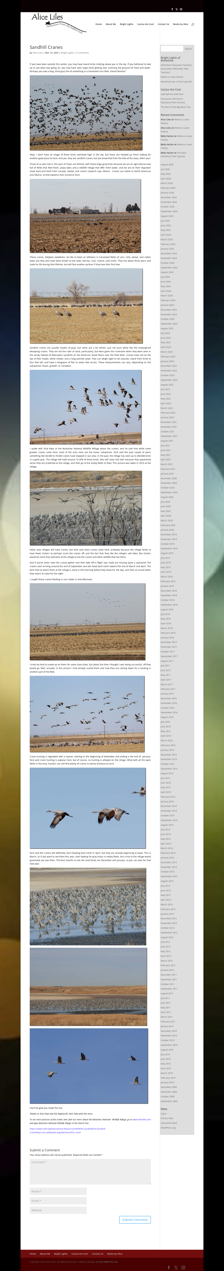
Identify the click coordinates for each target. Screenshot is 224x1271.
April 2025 (166, 234)
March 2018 (167, 628)
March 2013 (167, 904)
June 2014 (166, 834)
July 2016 (165, 721)
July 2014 (165, 829)
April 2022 (166, 403)
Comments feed (169, 1123)
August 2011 (167, 993)
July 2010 (165, 1054)
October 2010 (167, 1040)
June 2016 (166, 726)
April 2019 (166, 571)
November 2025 (169, 202)
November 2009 (169, 1091)
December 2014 (169, 806)
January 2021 (167, 473)
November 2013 (169, 867)
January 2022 (167, 417)
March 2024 (167, 295)
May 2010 (166, 1063)
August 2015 (167, 773)
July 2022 (165, 389)
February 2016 (168, 745)
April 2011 (166, 1012)
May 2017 (166, 675)
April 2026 (166, 178)
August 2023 (167, 328)
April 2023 (166, 347)
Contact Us (163, 24)
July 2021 (165, 445)
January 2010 (167, 1082)
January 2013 (167, 913)
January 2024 (167, 305)
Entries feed (167, 1118)
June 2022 (166, 393)
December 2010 (169, 1031)
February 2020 (168, 525)
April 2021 (166, 459)
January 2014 (167, 857)
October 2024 (167, 262)
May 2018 (166, 618)
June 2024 (166, 281)
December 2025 (169, 197)
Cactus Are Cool (145, 24)
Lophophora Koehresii (172, 94)
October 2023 (167, 319)
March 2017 (167, 684)
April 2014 (166, 843)
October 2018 (167, 600)
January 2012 (167, 970)
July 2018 (165, 614)
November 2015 (169, 759)
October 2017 (167, 651)
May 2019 (166, 567)
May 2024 (166, 286)
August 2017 (167, 661)
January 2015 (167, 801)
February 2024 (168, 300)
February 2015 (168, 796)
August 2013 (167, 881)
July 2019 (165, 557)
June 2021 (166, 450)
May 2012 (166, 951)
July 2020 (165, 501)
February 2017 (168, 689)
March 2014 (167, 848)
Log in (164, 1113)
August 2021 (167, 440)
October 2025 (167, 206)
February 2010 (168, 1077)
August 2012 (167, 937)
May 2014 (166, 838)
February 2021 (168, 468)
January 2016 (167, 749)
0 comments (82, 52)
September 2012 (169, 932)
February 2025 (168, 244)
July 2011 (165, 998)
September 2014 (169, 820)
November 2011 (169, 979)
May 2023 (166, 342)
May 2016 (166, 731)
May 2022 (166, 398)
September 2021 (169, 436)
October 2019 (167, 543)
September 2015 (169, 768)
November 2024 (169, 258)
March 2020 (167, 520)
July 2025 (165, 220)
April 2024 (166, 291)
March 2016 (167, 740)
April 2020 (166, 515)
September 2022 (169, 380)
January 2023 (167, 361)
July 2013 (165, 885)
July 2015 (165, 778)
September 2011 (169, 988)
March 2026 (167, 183)
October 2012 (167, 927)
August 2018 (167, 609)
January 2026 (167, 192)
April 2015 (166, 792)
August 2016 (167, 717)
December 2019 (169, 534)
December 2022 (169, 365)
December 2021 (169, 422)
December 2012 (169, 918)
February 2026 (168, 187)
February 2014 (168, 852)
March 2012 (167, 960)
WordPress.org (168, 1127)
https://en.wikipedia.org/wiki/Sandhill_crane (58, 1132)
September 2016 (169, 712)
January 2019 (167, 586)
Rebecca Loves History (172, 76)
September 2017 (169, 656)
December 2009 (169, 1087)
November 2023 (169, 314)
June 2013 (166, 890)
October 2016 (167, 707)
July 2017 (165, 665)
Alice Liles (38, 52)
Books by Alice (180, 24)
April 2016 (166, 735)
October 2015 (167, 763)
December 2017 (169, 642)
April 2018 (166, 623)
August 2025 (167, 216)
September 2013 (169, 876)
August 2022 (167, 384)
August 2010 (167, 1049)
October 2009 (167, 1096)
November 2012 (169, 923)
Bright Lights (126, 24)
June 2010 (166, 1058)
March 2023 (167, 351)
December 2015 (169, 754)
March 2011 (167, 1016)
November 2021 (169, 426)
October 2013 (167, 871)
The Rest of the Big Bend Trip (176, 107)
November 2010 (169, 1035)
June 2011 (166, 1002)
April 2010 (166, 1068)
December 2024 (169, 253)
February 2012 (168, 965)
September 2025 (169, 211)
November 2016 (169, 703)
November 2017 (169, 646)
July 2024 (165, 276)
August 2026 (167, 164)
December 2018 (169, 590)
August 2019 (167, 553)
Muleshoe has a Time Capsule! (176, 81)
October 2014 (167, 815)
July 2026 (165, 169)
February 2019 (168, 581)
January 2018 (167, 637)
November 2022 (169, 370)
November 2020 (169, 482)
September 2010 (169, 1045)
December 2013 (169, 862)
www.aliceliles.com (142, 1119)
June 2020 (166, 506)
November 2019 (169, 539)
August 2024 (167, 272)
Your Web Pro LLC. (108, 1261)
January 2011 (167, 1026)
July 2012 (165, 941)
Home (99, 24)
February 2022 (168, 412)
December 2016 (169, 698)
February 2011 (168, 1021)
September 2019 (169, 548)
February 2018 (168, 632)
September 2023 (169, 323)
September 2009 (169, 1101)
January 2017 (167, 693)
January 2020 (167, 529)
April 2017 (166, 679)
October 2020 (167, 487)
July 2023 (165, 333)
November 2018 (169, 595)
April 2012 (166, 956)
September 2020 (169, 492)
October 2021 (167, 431)
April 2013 (166, 899)
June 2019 (166, 562)
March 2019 (167, 576)
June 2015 (166, 782)
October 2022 (167, 375)
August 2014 (167, 824)
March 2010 (167, 1073)
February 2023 (168, 356)
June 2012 (166, 946)
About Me (111, 24)
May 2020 (166, 511)
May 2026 (166, 173)
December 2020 (169, 478)
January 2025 (167, 248)
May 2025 (166, 230)
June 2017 (166, 670)
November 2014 (169, 810)
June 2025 (166, 225)
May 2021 (166, 454)
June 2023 (166, 337)
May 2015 (166, 787)
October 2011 (167, 984)
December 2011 (169, 974)
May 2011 (166, 1007)
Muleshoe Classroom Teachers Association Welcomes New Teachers (176, 69)
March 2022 (167, 408)
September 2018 (169, 604)
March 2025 (167, 239)
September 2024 (169, 267)
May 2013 (166, 895)
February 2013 (168, 909)
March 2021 (167, 464)
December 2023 (169, 309)
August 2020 (167, 497)
